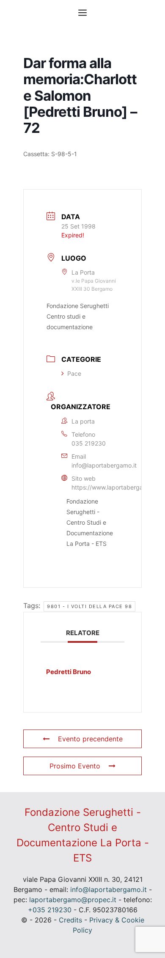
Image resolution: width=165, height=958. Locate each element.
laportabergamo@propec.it (72, 899)
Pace (74, 373)
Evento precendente (90, 739)
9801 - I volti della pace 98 (89, 606)
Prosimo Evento (75, 766)
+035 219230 (50, 910)
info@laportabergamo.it (104, 465)
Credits (70, 920)
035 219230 (89, 443)
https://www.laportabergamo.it (114, 487)
